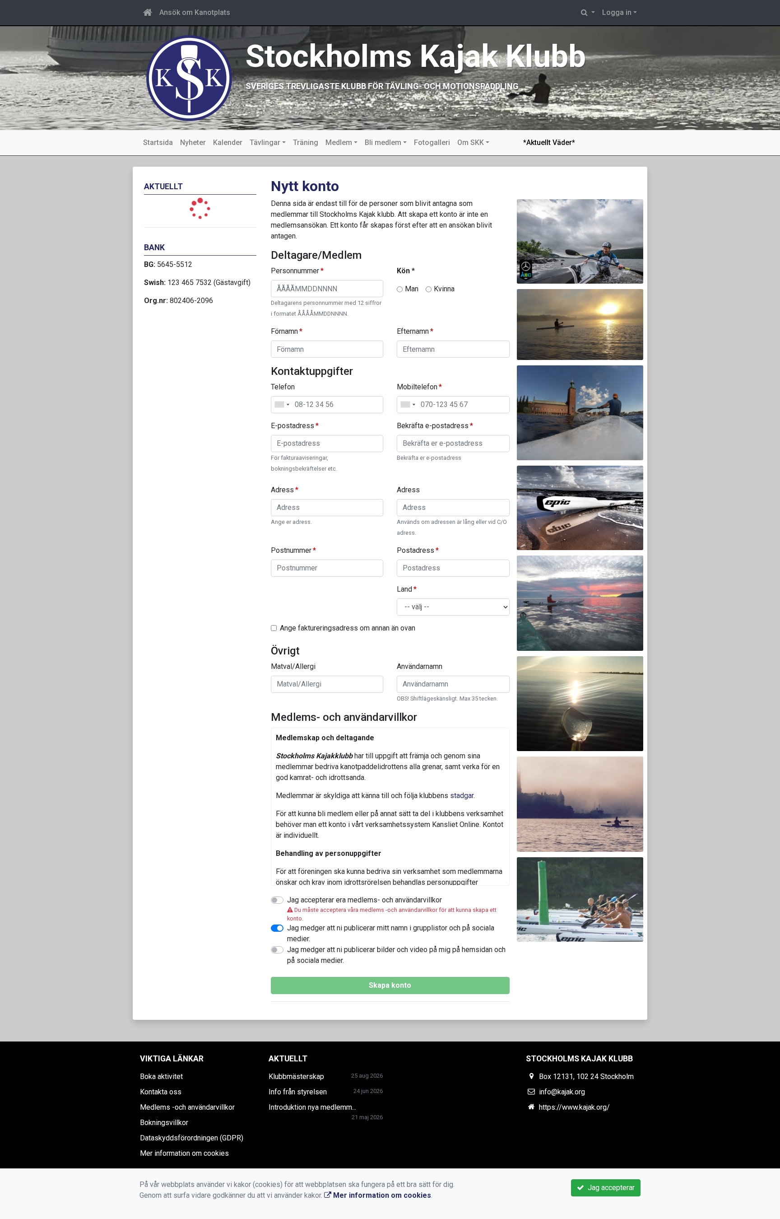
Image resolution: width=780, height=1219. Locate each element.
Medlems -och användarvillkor (187, 1107)
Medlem (338, 142)
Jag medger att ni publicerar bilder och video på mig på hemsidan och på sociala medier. (396, 955)
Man (411, 289)
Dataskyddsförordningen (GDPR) (191, 1138)
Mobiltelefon (417, 387)
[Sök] (588, 13)
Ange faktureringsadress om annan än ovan (347, 628)
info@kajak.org (562, 1092)
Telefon (283, 387)
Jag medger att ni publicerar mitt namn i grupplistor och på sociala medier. (390, 933)
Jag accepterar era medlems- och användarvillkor (364, 900)
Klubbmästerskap (296, 1076)
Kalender (227, 142)
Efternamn (413, 331)
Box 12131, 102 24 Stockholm (586, 1076)
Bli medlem (383, 142)
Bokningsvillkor (164, 1122)
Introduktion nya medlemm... (312, 1107)
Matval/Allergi (293, 666)
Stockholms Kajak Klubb (416, 56)
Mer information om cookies (184, 1153)
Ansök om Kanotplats (194, 12)
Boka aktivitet (161, 1076)
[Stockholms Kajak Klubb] (189, 77)
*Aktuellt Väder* (549, 142)
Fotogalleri (432, 142)
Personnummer (295, 270)
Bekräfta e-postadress (433, 425)
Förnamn (284, 331)
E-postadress (292, 425)
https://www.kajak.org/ (574, 1107)
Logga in (616, 12)
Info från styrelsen (298, 1092)
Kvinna (444, 289)
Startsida (158, 142)
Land (404, 589)
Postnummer (291, 550)
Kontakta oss (160, 1092)
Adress (282, 490)
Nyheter (193, 142)
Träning (305, 142)
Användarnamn (419, 666)
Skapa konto (390, 985)
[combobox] (281, 405)
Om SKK (470, 142)
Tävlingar (265, 142)
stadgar (462, 795)
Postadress (415, 550)
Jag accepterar (609, 1187)
